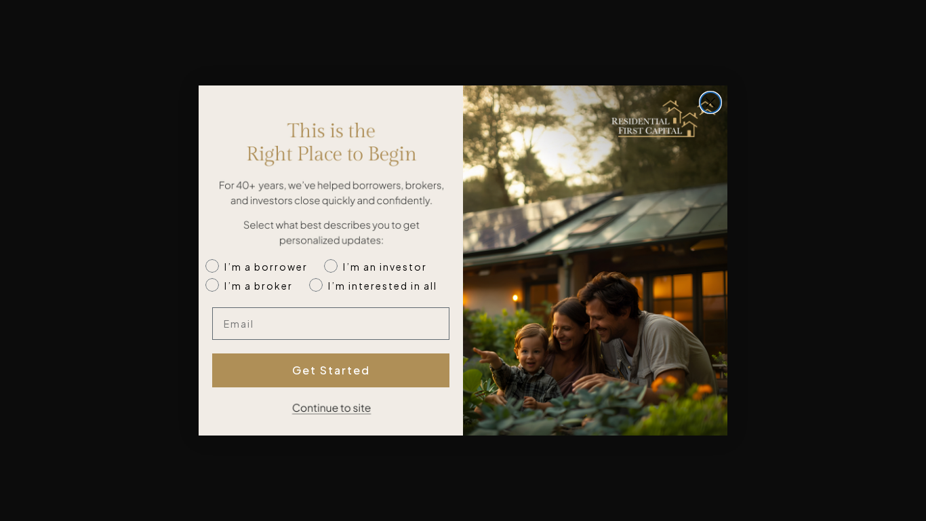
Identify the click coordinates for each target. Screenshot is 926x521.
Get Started (331, 370)
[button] (331, 411)
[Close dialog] (710, 102)
